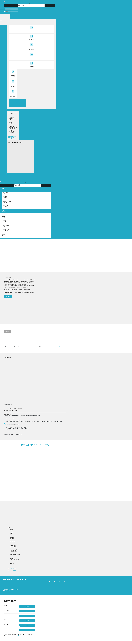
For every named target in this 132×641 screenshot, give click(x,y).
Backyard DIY (6, 200)
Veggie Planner (7, 229)
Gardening (10, 153)
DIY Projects (10, 146)
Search (16, 5)
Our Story (6, 192)
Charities (5, 206)
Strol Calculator (7, 202)
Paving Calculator (7, 201)
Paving (9, 164)
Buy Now (27, 606)
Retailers (5, 193)
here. (20, 636)
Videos (5, 197)
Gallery (5, 196)
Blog (5, 220)
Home (3, 213)
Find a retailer (63, 346)
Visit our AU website (12, 568)
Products (3, 215)
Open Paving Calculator (15, 104)
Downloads (6, 205)
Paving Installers (7, 198)
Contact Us (6, 207)
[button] (29, 3)
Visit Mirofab (4, 211)
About (3, 191)
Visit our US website (12, 570)
